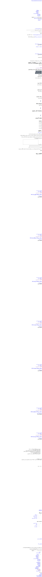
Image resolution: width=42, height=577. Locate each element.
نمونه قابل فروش (39, 413)
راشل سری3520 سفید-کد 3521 (37, 368)
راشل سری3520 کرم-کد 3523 (37, 281)
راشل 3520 (40, 196)
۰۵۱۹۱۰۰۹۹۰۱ (40, 466)
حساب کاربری (35, 523)
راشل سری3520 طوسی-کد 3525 (36, 194)
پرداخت (37, 12)
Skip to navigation (33, 0)
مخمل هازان (35, 517)
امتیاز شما (40, 138)
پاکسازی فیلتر (40, 132)
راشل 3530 (40, 438)
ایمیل (41, 147)
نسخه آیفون (36, 568)
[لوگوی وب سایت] (38, 8)
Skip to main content (39, 0)
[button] (39, 190)
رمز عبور (40, 31)
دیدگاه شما (40, 144)
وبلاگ (36, 524)
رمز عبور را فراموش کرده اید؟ (37, 34)
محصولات (37, 556)
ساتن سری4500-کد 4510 (38, 53)
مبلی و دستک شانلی (34, 518)
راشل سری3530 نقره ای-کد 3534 (36, 436)
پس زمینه (37, 555)
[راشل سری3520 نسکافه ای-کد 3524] (29, 233)
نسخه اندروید (36, 567)
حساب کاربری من (35, 13)
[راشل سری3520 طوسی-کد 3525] (29, 189)
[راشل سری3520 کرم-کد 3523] (29, 276)
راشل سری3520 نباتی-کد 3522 (37, 324)
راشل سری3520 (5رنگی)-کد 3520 (36, 411)
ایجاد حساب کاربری (37, 28)
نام (41, 145)
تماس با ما (35, 526)
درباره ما (36, 525)
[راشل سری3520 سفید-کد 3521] (29, 363)
